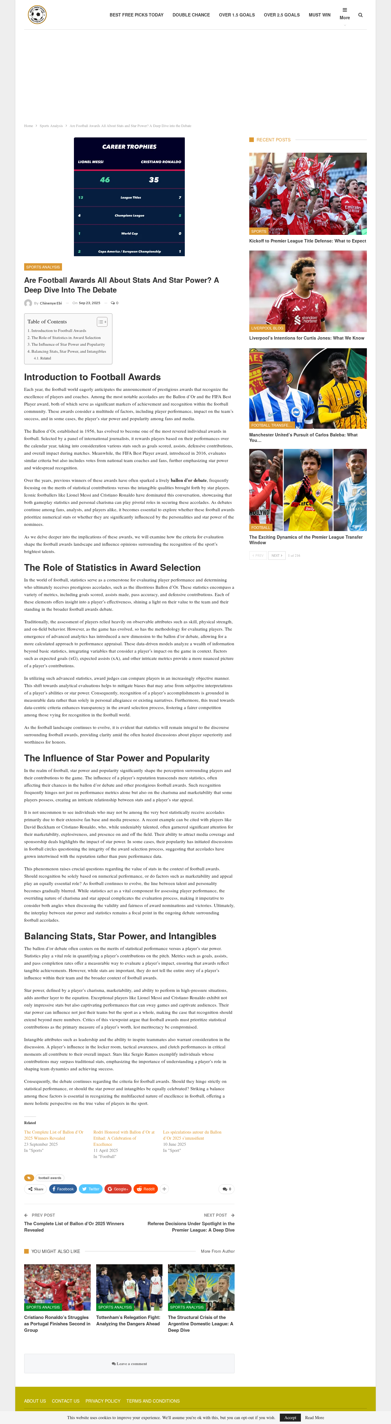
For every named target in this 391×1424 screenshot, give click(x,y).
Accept (290, 1417)
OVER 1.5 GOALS (237, 15)
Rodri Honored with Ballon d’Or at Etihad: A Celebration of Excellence (124, 1138)
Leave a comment (131, 1363)
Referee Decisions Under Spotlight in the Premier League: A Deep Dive (191, 1226)
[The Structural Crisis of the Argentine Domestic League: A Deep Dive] (201, 1287)
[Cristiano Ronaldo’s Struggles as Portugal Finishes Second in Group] (57, 1287)
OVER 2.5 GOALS (282, 15)
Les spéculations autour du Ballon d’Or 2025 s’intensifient (192, 1135)
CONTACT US (65, 1401)
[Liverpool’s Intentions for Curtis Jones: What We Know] (308, 290)
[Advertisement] (195, 75)
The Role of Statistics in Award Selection (66, 337)
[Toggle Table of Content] (99, 322)
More (345, 17)
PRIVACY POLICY (103, 1401)
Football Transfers (272, 425)
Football (260, 527)
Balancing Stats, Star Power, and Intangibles (68, 351)
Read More (314, 1417)
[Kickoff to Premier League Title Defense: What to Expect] (308, 194)
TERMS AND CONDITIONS (153, 1401)
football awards (49, 1178)
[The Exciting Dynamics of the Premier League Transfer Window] (308, 490)
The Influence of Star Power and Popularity (68, 344)
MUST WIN (320, 15)
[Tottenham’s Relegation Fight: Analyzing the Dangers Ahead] (129, 1287)
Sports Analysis (43, 266)
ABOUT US (35, 1401)
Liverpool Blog (267, 327)
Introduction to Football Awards (58, 330)
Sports (258, 231)
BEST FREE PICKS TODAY (136, 15)
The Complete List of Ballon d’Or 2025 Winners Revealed (53, 1135)
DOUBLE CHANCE (191, 15)
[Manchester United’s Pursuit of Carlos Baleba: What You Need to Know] (308, 388)
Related (45, 357)
